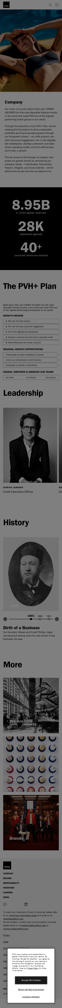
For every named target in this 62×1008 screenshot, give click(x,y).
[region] (31, 975)
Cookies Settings (31, 996)
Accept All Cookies (31, 980)
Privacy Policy (32, 968)
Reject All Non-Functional (31, 989)
